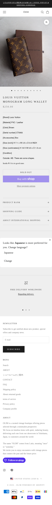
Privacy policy (9, 404)
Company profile (10, 409)
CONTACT (7, 380)
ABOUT (6, 370)
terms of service (9, 399)
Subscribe (13, 349)
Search (5, 365)
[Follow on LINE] (11, 470)
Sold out (26, 172)
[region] (26, 293)
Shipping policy (9, 389)
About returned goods (12, 394)
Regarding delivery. (26, 294)
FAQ (5, 384)
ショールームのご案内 (13, 375)
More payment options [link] (26, 186)
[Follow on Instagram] (4, 470)
